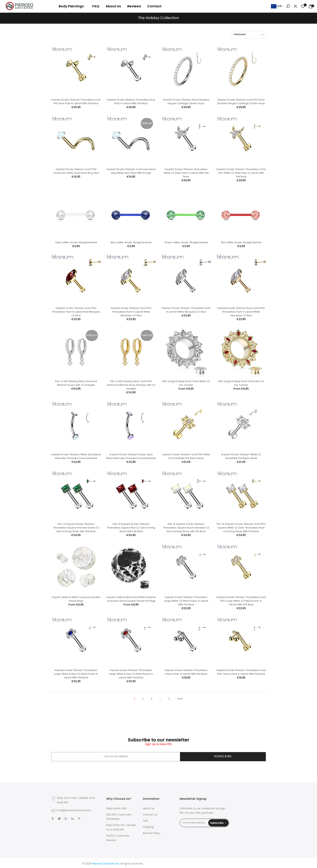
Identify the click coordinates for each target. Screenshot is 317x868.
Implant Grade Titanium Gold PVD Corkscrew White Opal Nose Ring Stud (76, 171)
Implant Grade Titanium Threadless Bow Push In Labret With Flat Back (131, 101)
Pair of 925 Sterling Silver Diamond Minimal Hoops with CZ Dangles (76, 383)
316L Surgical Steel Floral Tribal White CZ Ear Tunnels (186, 383)
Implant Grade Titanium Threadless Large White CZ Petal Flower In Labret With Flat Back (186, 600)
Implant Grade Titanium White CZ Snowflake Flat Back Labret (241, 456)
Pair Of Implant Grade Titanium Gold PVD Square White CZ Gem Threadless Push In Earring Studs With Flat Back (241, 527)
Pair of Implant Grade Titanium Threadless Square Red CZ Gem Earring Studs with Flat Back (131, 527)
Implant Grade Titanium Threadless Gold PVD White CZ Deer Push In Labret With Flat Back (241, 172)
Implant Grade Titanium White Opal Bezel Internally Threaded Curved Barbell (76, 456)
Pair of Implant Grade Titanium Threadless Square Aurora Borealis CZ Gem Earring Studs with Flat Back (186, 527)
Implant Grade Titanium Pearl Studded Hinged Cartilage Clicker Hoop (186, 101)
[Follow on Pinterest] (79, 818)
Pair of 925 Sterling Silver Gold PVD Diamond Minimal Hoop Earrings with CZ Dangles (131, 385)
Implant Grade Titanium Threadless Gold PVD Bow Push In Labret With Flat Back (76, 101)
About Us (113, 6)
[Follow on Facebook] (52, 818)
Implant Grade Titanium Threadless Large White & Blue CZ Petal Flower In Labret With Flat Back (76, 673)
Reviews (134, 6)
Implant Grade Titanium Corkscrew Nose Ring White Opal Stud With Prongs (131, 171)
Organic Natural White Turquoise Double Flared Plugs (76, 599)
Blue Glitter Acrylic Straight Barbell (131, 242)
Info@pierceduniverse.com (74, 810)
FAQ (95, 6)
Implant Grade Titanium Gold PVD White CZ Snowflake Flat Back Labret (186, 456)
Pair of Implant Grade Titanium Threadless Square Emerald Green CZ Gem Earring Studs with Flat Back (76, 527)
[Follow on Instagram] (65, 818)
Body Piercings (71, 6)
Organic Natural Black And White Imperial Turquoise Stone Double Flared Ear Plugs (131, 599)
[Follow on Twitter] (59, 818)
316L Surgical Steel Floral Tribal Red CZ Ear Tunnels (241, 383)
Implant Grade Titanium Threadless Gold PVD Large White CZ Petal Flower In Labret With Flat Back (241, 600)
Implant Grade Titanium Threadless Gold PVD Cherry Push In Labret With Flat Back (241, 672)
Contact (154, 6)
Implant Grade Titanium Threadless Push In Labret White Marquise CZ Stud (186, 309)
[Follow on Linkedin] (72, 818)
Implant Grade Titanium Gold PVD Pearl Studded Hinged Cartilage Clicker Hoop (241, 101)
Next (180, 699)
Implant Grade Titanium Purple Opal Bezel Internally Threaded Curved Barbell (131, 456)
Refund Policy (151, 833)
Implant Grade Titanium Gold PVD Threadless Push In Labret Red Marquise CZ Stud (76, 311)
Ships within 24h (116, 808)
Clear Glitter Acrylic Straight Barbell (76, 242)
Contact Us (150, 815)
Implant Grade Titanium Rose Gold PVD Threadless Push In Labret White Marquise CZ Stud (241, 311)
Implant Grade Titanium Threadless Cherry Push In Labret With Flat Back (186, 672)
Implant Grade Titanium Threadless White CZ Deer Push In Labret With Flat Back (186, 172)
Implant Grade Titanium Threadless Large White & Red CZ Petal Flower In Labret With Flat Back (131, 673)
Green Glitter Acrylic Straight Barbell (186, 242)
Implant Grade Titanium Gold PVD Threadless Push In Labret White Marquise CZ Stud (131, 311)
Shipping (148, 827)
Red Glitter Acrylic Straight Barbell (241, 242)
